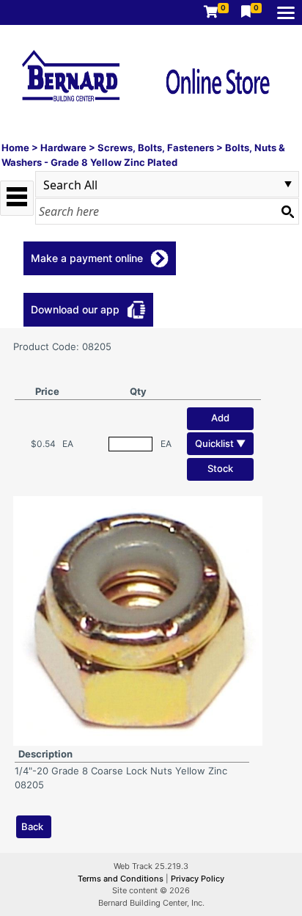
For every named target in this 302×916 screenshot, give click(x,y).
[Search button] (287, 211)
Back (32, 826)
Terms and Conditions (122, 878)
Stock (220, 468)
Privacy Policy (197, 878)
